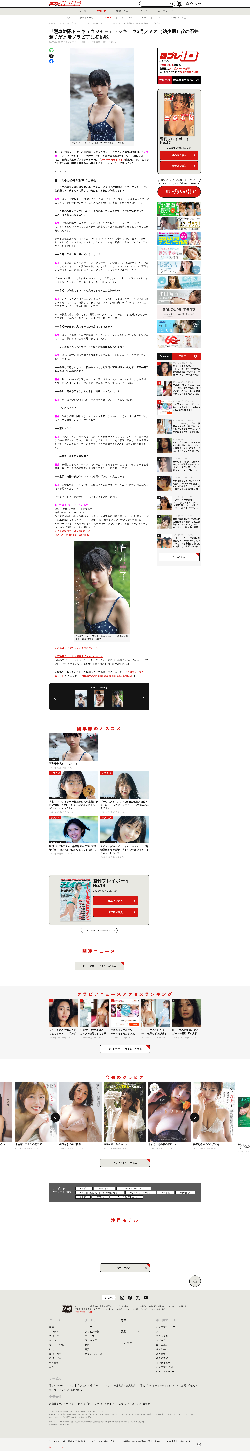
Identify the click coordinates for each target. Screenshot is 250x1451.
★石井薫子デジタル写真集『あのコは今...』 (79, 656)
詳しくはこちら (56, 1447)
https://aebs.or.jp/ (83, 1312)
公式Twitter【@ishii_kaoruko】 (72, 534)
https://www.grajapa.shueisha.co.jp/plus (106, 675)
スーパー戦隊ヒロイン (113, 159)
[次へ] (143, 698)
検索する (171, 3)
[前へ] (55, 698)
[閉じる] (199, 1444)
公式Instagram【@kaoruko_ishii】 (74, 530)
